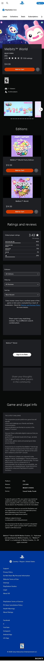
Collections (14, 17)
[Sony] (39, 660)
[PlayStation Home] (22, 3)
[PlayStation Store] (10, 9)
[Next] (41, 109)
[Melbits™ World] (18, 109)
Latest (5, 17)
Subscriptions (33, 17)
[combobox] (22, 274)
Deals (23, 17)
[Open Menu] (2, 3)
